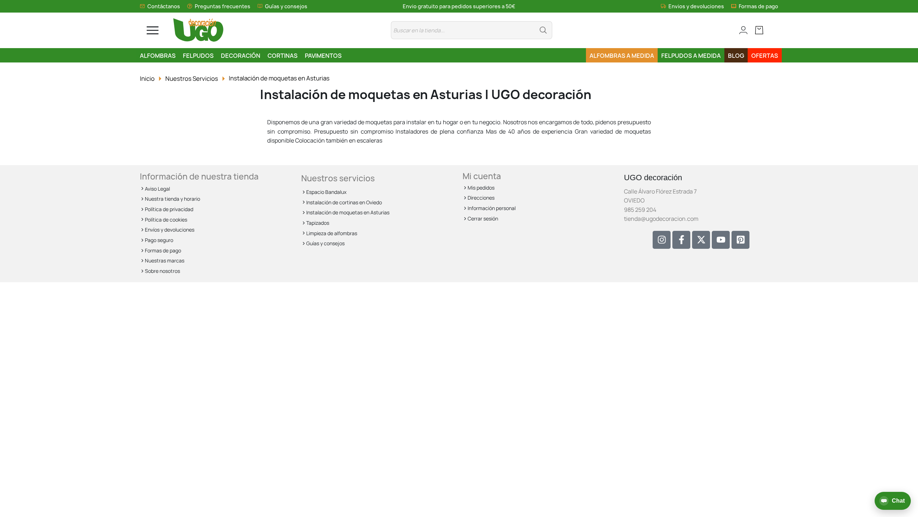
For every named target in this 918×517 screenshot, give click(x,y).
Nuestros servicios (338, 178)
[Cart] (763, 30)
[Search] (543, 30)
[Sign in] (740, 30)
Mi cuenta (482, 176)
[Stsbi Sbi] (662, 240)
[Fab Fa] (740, 240)
